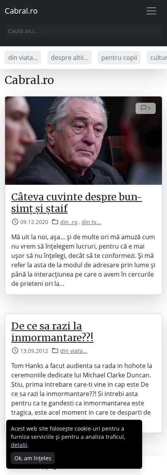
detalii (19, 445)
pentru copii (119, 57)
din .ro (68, 222)
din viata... (23, 57)
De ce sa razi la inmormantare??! (52, 332)
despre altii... (69, 57)
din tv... (91, 222)
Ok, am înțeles (32, 458)
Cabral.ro (21, 10)
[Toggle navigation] (151, 11)
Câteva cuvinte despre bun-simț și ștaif (76, 203)
